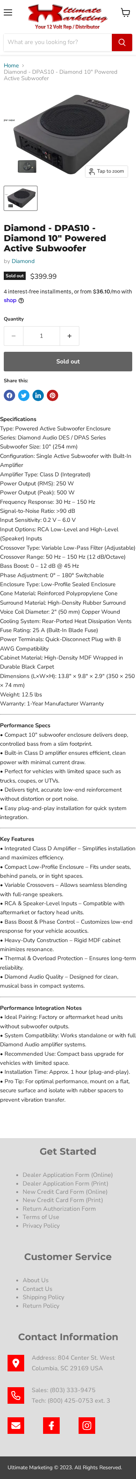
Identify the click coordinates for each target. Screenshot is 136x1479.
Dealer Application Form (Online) (68, 1175)
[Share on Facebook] (9, 395)
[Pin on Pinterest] (52, 395)
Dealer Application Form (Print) (65, 1184)
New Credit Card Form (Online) (65, 1192)
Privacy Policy (42, 1226)
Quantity (14, 319)
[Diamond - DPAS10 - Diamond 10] (20, 198)
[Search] (122, 42)
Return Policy (41, 1306)
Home (11, 65)
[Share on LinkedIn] (38, 395)
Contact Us (38, 1289)
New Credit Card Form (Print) (63, 1200)
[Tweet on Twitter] (23, 395)
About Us (36, 1280)
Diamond (23, 261)
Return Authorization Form (59, 1209)
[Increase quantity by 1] (69, 336)
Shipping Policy (43, 1297)
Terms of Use (42, 1217)
